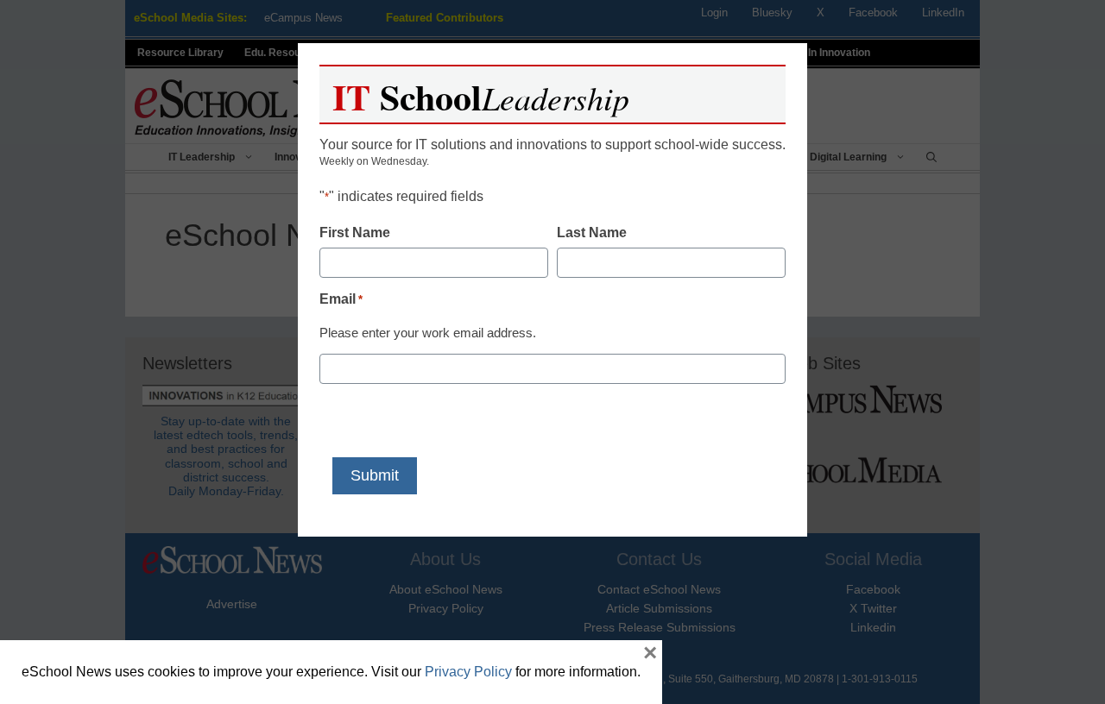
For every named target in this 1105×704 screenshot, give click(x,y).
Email (341, 299)
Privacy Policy (468, 671)
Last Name (592, 232)
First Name (354, 232)
